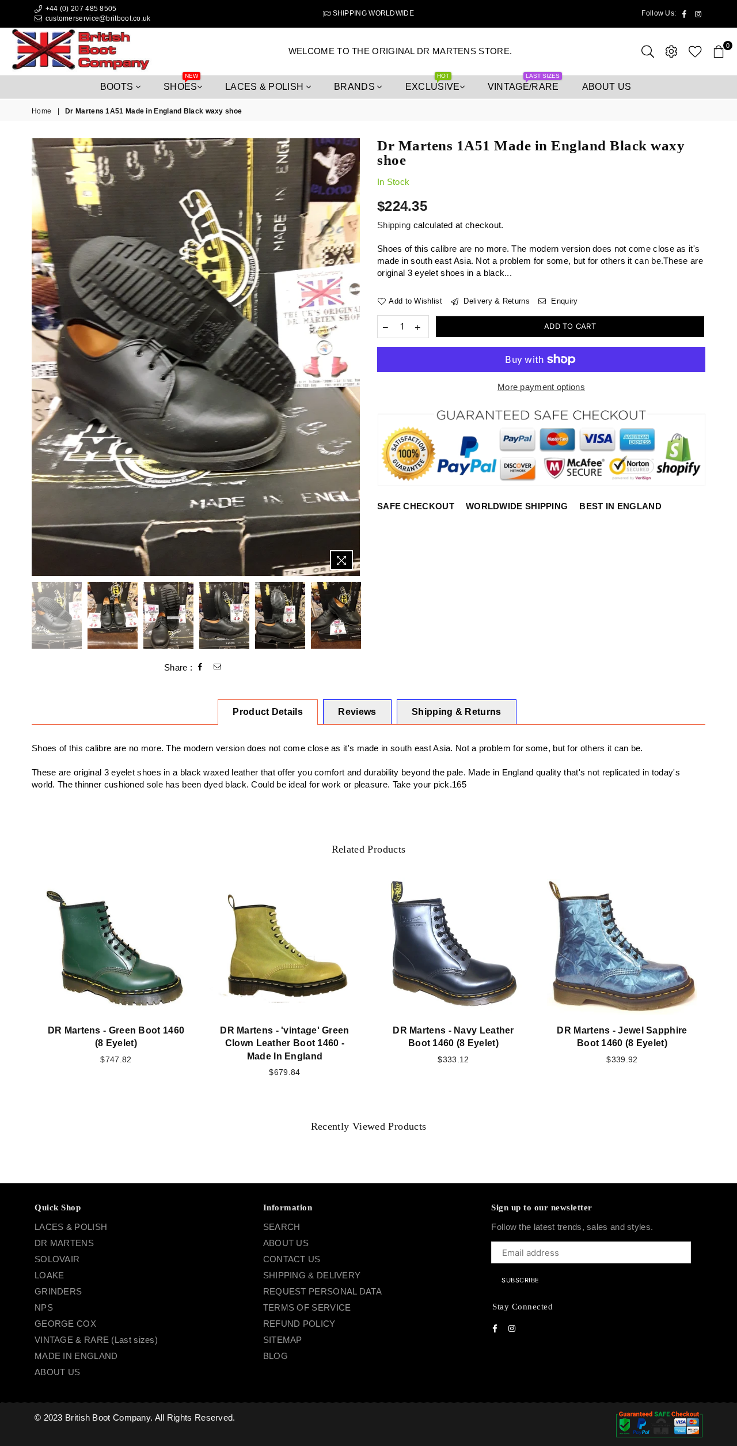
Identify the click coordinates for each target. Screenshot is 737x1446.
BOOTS (118, 87)
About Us (607, 87)
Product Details (268, 712)
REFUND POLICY (299, 1323)
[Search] (647, 51)
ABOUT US (57, 1372)
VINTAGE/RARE (524, 83)
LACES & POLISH (265, 87)
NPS (44, 1307)
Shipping (394, 225)
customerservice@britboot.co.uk (98, 18)
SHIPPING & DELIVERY (312, 1275)
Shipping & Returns (457, 712)
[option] (196, 357)
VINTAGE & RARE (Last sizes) (96, 1340)
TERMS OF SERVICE (307, 1307)
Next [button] (350, 357)
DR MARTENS (64, 1243)
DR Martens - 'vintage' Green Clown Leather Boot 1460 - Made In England (284, 1043)
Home (41, 111)
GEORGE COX (65, 1323)
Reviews (357, 712)
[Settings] (671, 51)
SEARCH (282, 1227)
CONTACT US (292, 1259)
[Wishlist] (695, 51)
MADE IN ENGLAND (76, 1356)
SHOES (181, 83)
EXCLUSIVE (432, 83)
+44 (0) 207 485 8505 (79, 9)
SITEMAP (282, 1340)
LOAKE (49, 1275)
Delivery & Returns (495, 301)
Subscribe (521, 1280)
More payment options (541, 387)
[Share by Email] (218, 667)
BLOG (275, 1356)
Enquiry (563, 301)
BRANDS (355, 87)
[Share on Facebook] (200, 667)
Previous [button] (42, 357)
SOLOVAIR (57, 1259)
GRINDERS (58, 1291)
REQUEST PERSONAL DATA (322, 1291)
